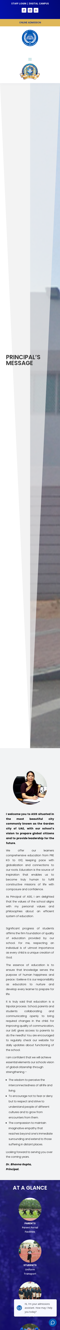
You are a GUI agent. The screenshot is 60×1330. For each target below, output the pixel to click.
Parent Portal (30, 1227)
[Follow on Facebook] (24, 10)
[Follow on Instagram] (30, 10)
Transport (30, 1273)
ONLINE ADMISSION (30, 22)
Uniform (30, 1269)
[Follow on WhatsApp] (36, 10)
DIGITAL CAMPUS (39, 3)
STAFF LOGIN (18, 3)
